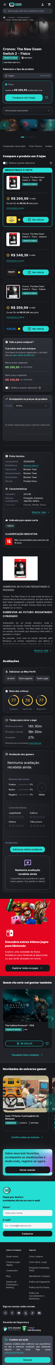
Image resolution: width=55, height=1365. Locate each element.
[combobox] (32, 406)
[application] (27, 425)
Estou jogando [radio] (25, 678)
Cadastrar (27, 1233)
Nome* (7, 1207)
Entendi (27, 1360)
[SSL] (12, 1328)
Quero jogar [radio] (42, 678)
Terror (10, 526)
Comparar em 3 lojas (23, 97)
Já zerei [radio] (11, 678)
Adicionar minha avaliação (27, 849)
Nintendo (11, 17)
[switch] (5, 163)
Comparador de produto (14, 146)
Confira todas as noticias (25, 1137)
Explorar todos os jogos (25, 968)
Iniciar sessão (27, 1170)
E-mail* (7, 1219)
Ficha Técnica (35, 146)
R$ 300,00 (32, 1044)
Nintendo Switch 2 (23, 17)
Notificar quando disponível (22, 163)
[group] (27, 678)
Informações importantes (16, 110)
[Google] (32, 1328)
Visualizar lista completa (25, 1055)
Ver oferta (38, 219)
